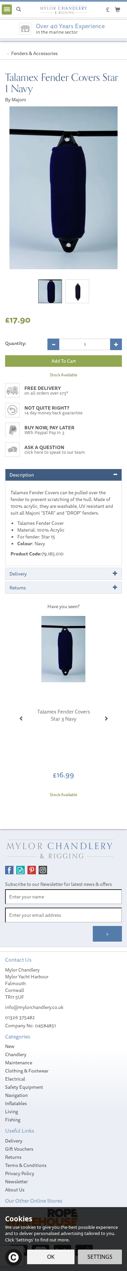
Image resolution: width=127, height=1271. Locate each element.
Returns (13, 1157)
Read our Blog (20, 870)
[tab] (63, 475)
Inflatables (16, 1103)
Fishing (12, 1119)
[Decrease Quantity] (53, 344)
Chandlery (15, 1054)
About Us (14, 1189)
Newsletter (16, 1181)
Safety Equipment (24, 1087)
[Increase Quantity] (116, 344)
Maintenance (18, 1062)
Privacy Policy (19, 1173)
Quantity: (15, 343)
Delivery (13, 1140)
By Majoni (15, 99)
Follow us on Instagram (43, 870)
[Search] (19, 9)
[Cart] (117, 9)
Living (11, 1111)
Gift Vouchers (19, 1149)
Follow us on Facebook (9, 870)
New (10, 1046)
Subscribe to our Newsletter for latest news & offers (58, 884)
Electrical (15, 1079)
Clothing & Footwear (26, 1070)
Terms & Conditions (25, 1165)
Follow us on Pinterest (31, 870)
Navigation (16, 1095)
